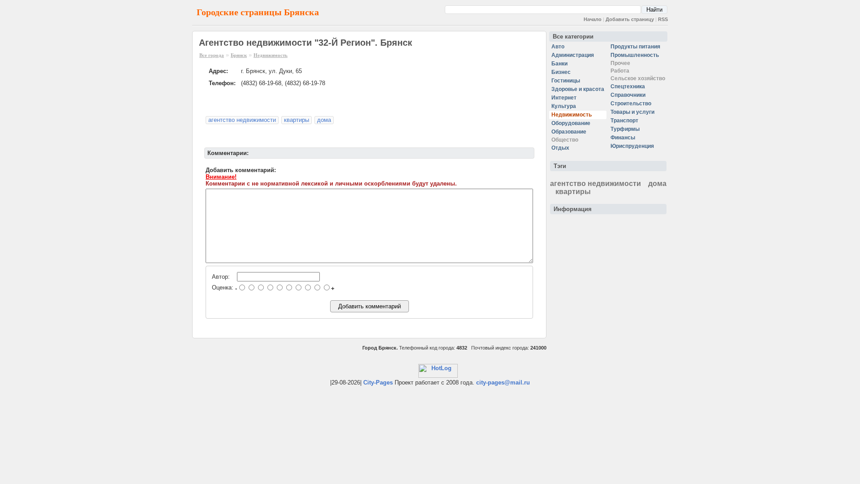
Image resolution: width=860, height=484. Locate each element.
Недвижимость (271, 55)
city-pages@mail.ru (503, 382)
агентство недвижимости (242, 120)
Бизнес (561, 72)
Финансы (623, 137)
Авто (557, 46)
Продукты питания (635, 46)
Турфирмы (625, 129)
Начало (593, 19)
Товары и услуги (632, 112)
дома (324, 120)
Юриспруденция (632, 146)
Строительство (631, 103)
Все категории (573, 36)
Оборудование (570, 123)
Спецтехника (628, 86)
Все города (211, 55)
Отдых (560, 148)
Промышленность (635, 55)
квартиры (296, 120)
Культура (563, 106)
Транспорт (624, 120)
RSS (663, 19)
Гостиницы (565, 81)
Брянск (239, 55)
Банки (559, 63)
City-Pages (378, 382)
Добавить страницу (630, 19)
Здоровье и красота (577, 89)
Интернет (563, 98)
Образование (568, 132)
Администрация (572, 55)
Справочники (628, 95)
